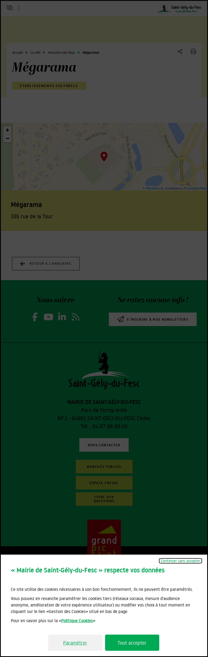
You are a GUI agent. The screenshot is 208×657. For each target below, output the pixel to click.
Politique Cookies (77, 620)
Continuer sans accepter (180, 561)
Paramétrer (75, 642)
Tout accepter (132, 642)
